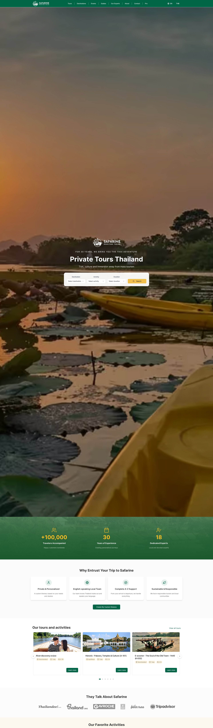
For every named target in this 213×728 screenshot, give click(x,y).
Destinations (81, 3)
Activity (96, 277)
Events (93, 3)
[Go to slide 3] (105, 679)
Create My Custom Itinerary (106, 607)
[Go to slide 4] (107, 679)
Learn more (72, 670)
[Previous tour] (33, 656)
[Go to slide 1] (100, 679)
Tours (70, 3)
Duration (117, 277)
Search (138, 281)
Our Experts (115, 3)
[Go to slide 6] (113, 679)
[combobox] (76, 281)
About (127, 3)
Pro (146, 3)
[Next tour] (180, 656)
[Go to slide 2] (102, 679)
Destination (76, 277)
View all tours (175, 628)
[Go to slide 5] (110, 679)
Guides (103, 3)
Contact (137, 3)
